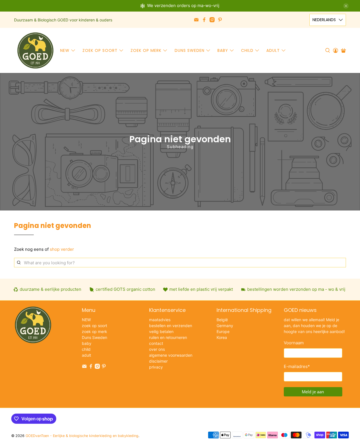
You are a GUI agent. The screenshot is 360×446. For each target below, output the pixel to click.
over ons (157, 349)
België (222, 319)
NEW (64, 50)
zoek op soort (100, 50)
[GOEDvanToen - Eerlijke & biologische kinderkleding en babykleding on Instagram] (212, 19)
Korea (222, 337)
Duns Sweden (189, 50)
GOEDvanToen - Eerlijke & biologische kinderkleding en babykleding (82, 436)
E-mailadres (297, 366)
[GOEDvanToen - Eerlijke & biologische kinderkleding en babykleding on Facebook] (204, 19)
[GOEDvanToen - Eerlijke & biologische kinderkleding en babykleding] (35, 50)
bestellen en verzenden (170, 325)
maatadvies (159, 319)
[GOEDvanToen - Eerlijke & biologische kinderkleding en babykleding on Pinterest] (219, 19)
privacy (156, 367)
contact (156, 343)
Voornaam (294, 342)
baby (222, 50)
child (247, 50)
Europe (223, 331)
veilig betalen (161, 331)
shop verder (62, 249)
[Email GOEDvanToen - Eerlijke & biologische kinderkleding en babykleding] (196, 19)
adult (273, 50)
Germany (225, 325)
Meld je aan (313, 391)
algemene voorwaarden (170, 355)
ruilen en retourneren (168, 337)
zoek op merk (145, 50)
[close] (346, 6)
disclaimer (158, 361)
